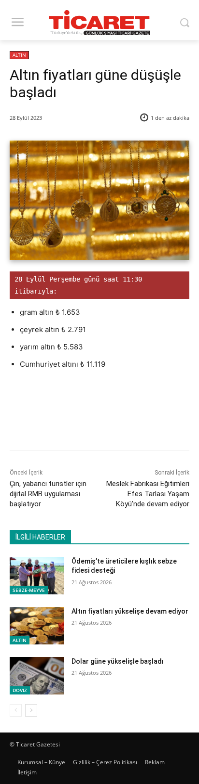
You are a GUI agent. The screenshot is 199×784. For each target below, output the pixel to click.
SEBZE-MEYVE (29, 590)
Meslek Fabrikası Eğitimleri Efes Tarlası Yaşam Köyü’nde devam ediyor (147, 493)
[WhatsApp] (116, 429)
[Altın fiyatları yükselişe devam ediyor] (37, 625)
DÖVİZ (20, 690)
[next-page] (31, 710)
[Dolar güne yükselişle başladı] (37, 675)
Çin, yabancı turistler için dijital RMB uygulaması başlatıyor (48, 493)
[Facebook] (49, 429)
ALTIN (19, 54)
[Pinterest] (94, 429)
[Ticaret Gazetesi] (99, 22)
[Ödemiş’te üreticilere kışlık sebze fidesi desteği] (37, 575)
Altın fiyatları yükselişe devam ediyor (129, 611)
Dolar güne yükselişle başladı (117, 661)
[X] (72, 429)
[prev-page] (16, 710)
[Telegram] (138, 429)
